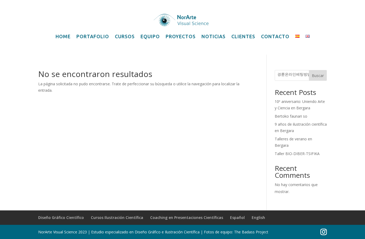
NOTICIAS (213, 36)
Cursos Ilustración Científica (117, 217)
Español (237, 217)
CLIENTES (243, 36)
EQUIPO (150, 36)
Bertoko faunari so (291, 116)
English (258, 217)
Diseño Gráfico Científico (61, 217)
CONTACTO (275, 36)
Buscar (318, 75)
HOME (63, 36)
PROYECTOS (181, 36)
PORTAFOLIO (92, 36)
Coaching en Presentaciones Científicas (186, 217)
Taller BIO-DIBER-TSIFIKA (297, 153)
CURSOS (125, 36)
